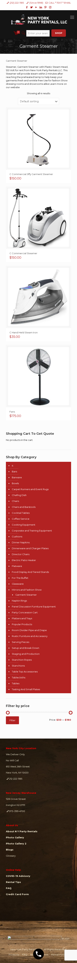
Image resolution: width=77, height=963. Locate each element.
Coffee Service (20, 518)
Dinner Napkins (21, 542)
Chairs (15, 501)
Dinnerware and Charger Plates (30, 548)
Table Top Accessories (25, 671)
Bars (14, 471)
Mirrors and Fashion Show (27, 589)
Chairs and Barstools (23, 507)
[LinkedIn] (41, 7)
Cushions (17, 536)
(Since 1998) (36, 2)
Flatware (17, 566)
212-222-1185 (15, 778)
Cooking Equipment (23, 524)
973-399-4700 (17, 811)
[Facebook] (27, 7)
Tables (15, 683)
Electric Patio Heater (24, 560)
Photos (44, 954)
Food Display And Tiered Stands (30, 572)
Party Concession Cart (25, 612)
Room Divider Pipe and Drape (29, 630)
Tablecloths (18, 677)
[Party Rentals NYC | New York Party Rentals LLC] (38, 19)
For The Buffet (20, 577)
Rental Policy (58, 954)
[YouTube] (36, 7)
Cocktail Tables (21, 512)
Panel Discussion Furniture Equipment (34, 606)
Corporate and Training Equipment (32, 530)
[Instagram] (50, 7)
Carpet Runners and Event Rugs (30, 489)
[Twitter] (31, 7)
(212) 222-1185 (17, 2)
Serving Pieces (20, 642)
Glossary (11, 855)
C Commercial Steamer (23, 253)
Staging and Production (26, 653)
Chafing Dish (19, 495)
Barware (17, 477)
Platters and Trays (22, 618)
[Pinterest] (45, 7)
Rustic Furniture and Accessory (29, 636)
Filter (12, 720)
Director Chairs (20, 554)
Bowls (15, 483)
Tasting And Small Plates (26, 689)
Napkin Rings (19, 600)
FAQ (24, 954)
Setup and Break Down (25, 647)
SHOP (58, 33)
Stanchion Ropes (22, 659)
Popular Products (22, 624)
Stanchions (18, 665)
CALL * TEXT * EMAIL (60, 2)
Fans (12, 411)
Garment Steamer (26, 594)
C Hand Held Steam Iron (23, 332)
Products (14, 954)
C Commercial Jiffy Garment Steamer (31, 174)
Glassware (18, 583)
